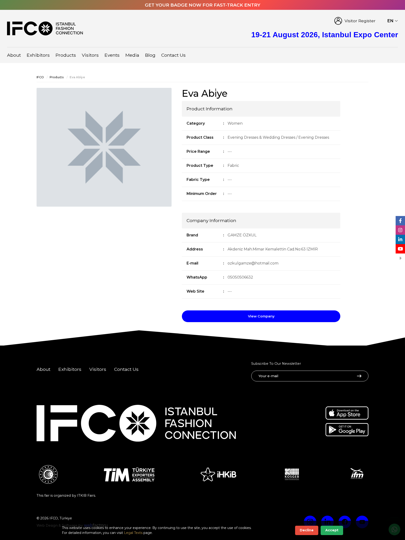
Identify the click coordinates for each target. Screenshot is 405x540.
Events (112, 55)
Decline (307, 530)
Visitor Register (360, 20)
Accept (331, 530)
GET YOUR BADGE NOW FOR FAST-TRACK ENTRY (202, 5)
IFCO (40, 77)
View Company (261, 316)
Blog (150, 55)
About (14, 55)
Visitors (90, 55)
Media (132, 55)
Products (66, 55)
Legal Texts (133, 533)
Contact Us (173, 55)
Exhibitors (38, 55)
